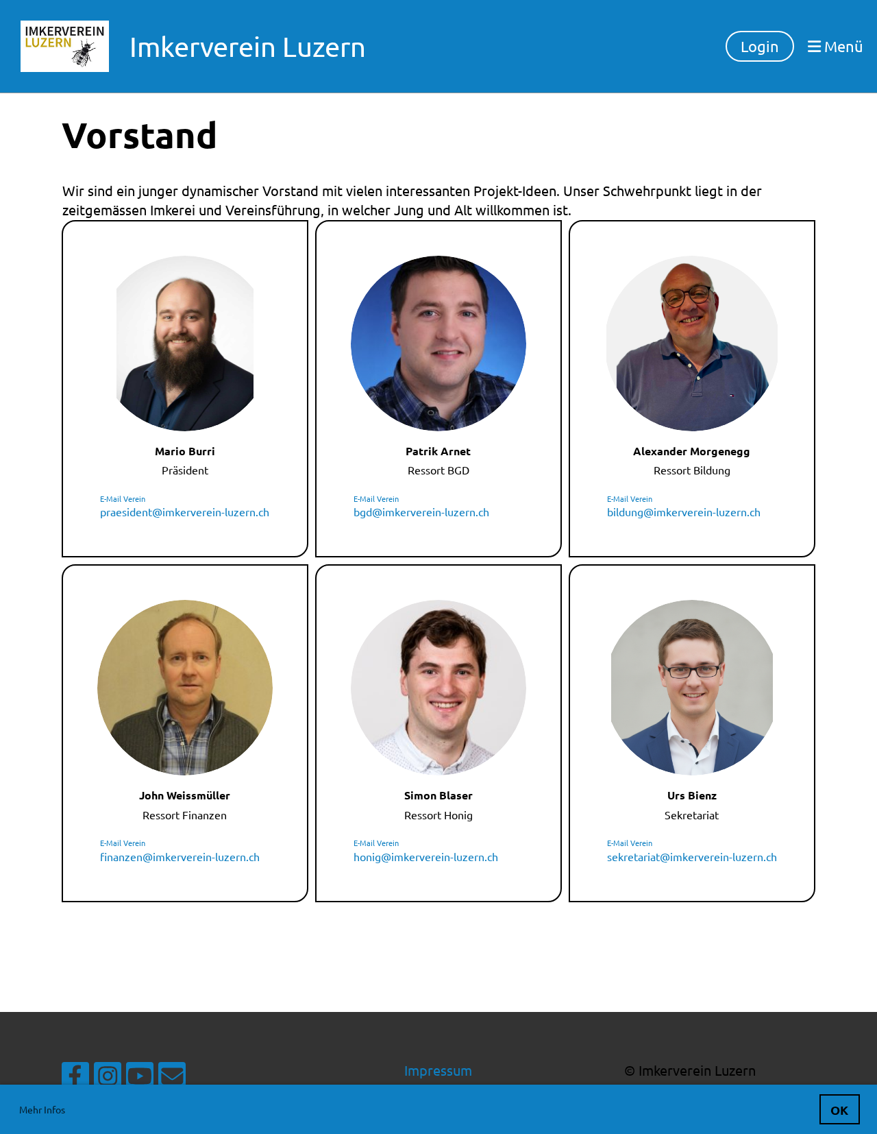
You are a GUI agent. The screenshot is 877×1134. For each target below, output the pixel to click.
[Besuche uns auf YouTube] (139, 1079)
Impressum (438, 1069)
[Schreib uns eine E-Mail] (172, 1079)
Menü (842, 46)
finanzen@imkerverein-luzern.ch (180, 856)
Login (760, 46)
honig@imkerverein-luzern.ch (426, 856)
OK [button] (839, 1110)
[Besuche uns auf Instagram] (107, 1079)
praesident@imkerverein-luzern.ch (184, 511)
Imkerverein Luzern (247, 46)
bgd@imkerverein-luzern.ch (421, 511)
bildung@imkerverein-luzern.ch (684, 511)
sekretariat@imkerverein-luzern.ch (692, 856)
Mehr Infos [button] (42, 1109)
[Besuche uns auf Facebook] (75, 1079)
